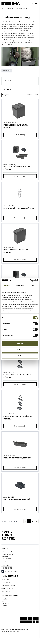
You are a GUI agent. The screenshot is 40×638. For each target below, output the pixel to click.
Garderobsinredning (8, 588)
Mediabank (5, 603)
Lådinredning (5, 582)
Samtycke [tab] (7, 285)
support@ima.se (6, 566)
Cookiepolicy (5, 634)
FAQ (2, 601)
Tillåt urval (20, 350)
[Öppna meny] (35, 3)
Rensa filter (7, 70)
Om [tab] (33, 285)
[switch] (35, 323)
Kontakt (4, 599)
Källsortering (5, 579)
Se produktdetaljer (20, 135)
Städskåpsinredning (22, 8)
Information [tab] (20, 285)
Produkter (9, 8)
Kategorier (5, 95)
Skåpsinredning (6, 591)
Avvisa (20, 356)
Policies (4, 606)
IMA (2, 8)
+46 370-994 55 (6, 568)
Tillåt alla (20, 343)
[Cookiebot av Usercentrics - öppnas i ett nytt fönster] (30, 280)
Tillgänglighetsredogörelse (10, 631)
